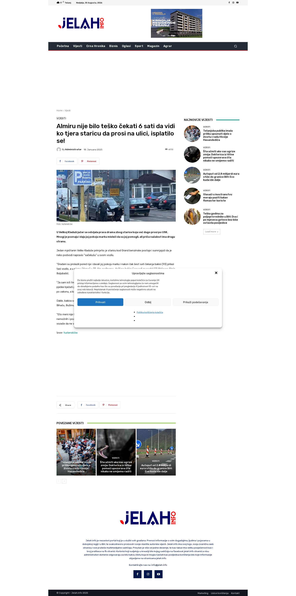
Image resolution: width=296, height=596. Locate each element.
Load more (210, 231)
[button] (216, 273)
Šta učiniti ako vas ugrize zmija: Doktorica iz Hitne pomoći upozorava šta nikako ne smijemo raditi (116, 467)
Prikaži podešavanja (195, 302)
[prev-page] (59, 481)
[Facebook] (229, 3)
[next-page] (64, 481)
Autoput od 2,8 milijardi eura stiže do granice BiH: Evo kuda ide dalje (156, 468)
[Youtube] (237, 3)
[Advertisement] (148, 79)
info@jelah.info (159, 565)
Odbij (148, 302)
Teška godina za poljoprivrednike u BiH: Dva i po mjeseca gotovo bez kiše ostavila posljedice (220, 218)
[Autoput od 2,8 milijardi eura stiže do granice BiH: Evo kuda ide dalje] (156, 452)
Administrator (73, 149)
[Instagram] (233, 3)
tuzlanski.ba (70, 332)
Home (60, 110)
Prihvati (100, 302)
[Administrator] (59, 149)
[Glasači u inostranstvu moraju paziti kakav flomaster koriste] (192, 196)
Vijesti (67, 110)
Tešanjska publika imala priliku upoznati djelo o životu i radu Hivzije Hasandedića (76, 467)
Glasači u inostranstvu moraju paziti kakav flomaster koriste (217, 197)
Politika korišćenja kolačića (150, 312)
